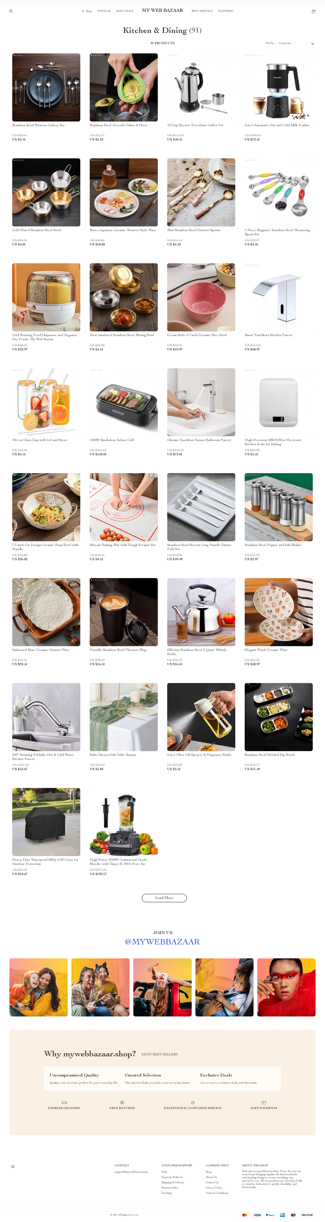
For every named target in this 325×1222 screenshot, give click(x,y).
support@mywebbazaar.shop (131, 1172)
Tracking (167, 1193)
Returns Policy (170, 1188)
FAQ (164, 1172)
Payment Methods (172, 1177)
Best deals (124, 11)
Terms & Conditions (217, 1193)
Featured (225, 11)
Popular (104, 11)
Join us (162, 933)
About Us (211, 1177)
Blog (208, 1172)
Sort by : (270, 43)
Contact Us (212, 1182)
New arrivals (202, 11)
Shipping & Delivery (173, 1182)
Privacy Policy (214, 1188)
